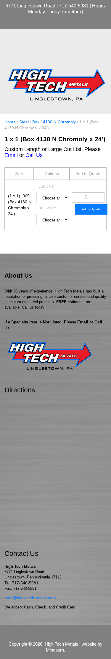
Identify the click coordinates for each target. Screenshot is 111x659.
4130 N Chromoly (59, 121)
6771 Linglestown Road (30, 5)
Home (10, 121)
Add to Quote (91, 209)
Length (45, 186)
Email (11, 155)
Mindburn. (55, 649)
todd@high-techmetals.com (30, 597)
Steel (24, 121)
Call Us (34, 155)
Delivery (47, 208)
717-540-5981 (74, 5)
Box (35, 121)
